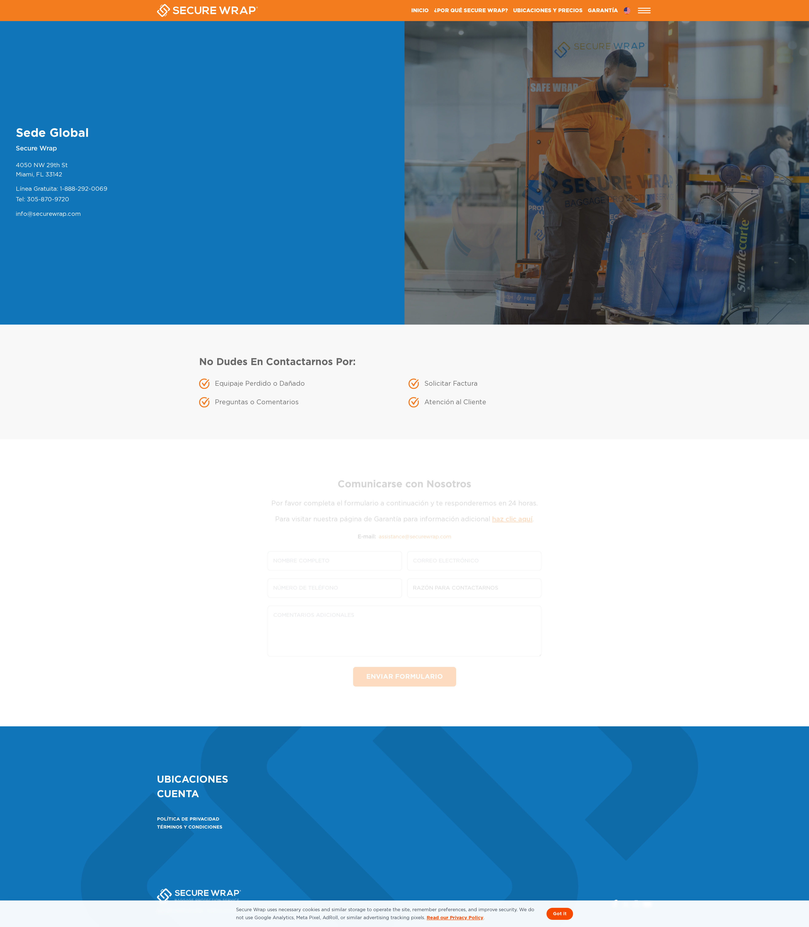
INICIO (420, 10)
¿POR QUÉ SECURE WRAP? (471, 10)
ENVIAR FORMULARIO (404, 669)
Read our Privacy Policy (455, 918)
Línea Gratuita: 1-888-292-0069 (61, 189)
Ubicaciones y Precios (548, 10)
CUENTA (178, 794)
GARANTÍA (603, 10)
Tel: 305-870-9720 (42, 200)
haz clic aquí (512, 511)
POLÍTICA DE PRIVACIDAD (188, 819)
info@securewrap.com (48, 214)
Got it (560, 914)
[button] (644, 11)
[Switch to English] (629, 10)
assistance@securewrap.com (415, 529)
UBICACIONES (192, 780)
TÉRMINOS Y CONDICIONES (189, 827)
